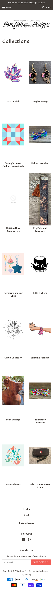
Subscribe (40, 562)
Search (26, 515)
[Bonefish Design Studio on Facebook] (23, 540)
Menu (8, 7)
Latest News (26, 523)
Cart (48, 7)
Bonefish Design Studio (30, 571)
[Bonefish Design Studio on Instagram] (29, 540)
